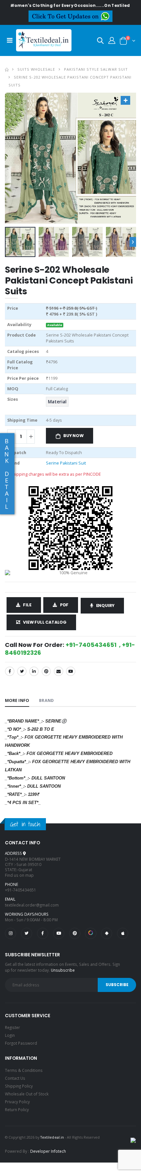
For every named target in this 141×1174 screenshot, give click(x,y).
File (27, 605)
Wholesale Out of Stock (27, 1093)
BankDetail (6, 473)
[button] (100, 42)
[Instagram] (10, 933)
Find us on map (19, 875)
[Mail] (58, 671)
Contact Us (15, 1078)
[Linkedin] (34, 671)
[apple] (122, 933)
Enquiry (105, 605)
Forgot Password (21, 1043)
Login (10, 1035)
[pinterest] (74, 933)
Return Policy (17, 1109)
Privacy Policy (17, 1101)
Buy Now (73, 435)
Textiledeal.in (52, 1137)
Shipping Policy (19, 1086)
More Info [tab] (17, 700)
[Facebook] (9, 671)
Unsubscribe (63, 970)
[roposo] (90, 933)
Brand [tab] (46, 700)
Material (57, 402)
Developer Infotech (48, 1151)
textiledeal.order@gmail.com (32, 905)
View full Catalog (45, 622)
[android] (106, 933)
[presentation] (133, 242)
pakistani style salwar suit (96, 69)
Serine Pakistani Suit (66, 463)
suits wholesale (36, 69)
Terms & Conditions (24, 1070)
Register (12, 1027)
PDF (64, 605)
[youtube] (70, 671)
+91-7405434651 (20, 889)
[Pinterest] (46, 671)
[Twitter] (22, 671)
